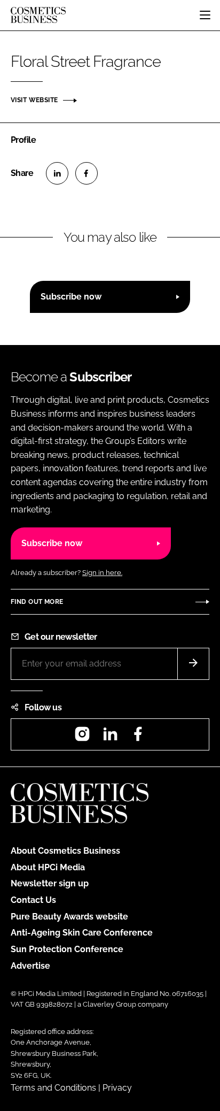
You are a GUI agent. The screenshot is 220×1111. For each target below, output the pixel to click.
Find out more (37, 602)
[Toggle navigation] (205, 15)
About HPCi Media (48, 867)
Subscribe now (71, 297)
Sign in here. (102, 573)
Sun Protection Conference (67, 949)
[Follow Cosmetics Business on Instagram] (82, 737)
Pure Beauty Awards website (69, 916)
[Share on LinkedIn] (57, 173)
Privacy (117, 1088)
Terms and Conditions (53, 1088)
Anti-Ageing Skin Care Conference (82, 933)
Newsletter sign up (50, 883)
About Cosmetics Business (65, 851)
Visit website (34, 100)
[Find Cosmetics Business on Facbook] (137, 737)
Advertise (30, 966)
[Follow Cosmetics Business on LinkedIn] (110, 737)
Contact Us (33, 900)
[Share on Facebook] (86, 173)
